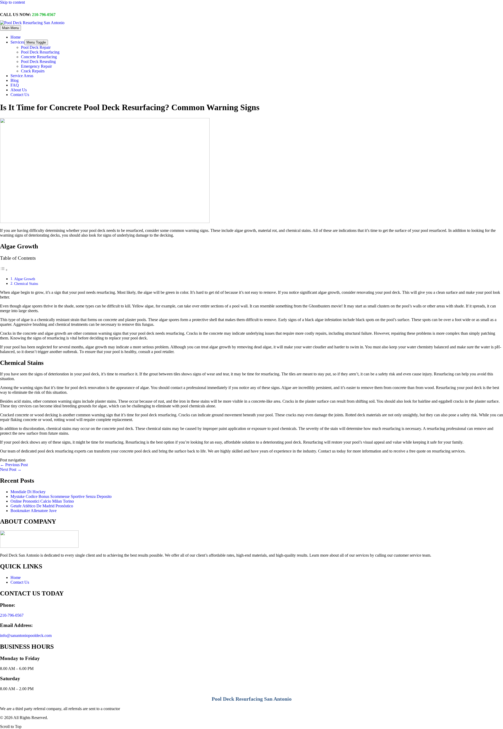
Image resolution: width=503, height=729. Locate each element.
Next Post (10, 469)
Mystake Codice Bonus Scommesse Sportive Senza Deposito (61, 496)
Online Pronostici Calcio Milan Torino (42, 501)
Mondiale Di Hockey (28, 491)
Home (15, 577)
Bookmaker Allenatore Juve (33, 510)
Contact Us (19, 582)
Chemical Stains (26, 283)
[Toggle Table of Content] (4, 270)
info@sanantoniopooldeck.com (26, 635)
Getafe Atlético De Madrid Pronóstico (41, 506)
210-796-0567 (44, 14)
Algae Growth (24, 279)
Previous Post (14, 464)
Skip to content (12, 2)
